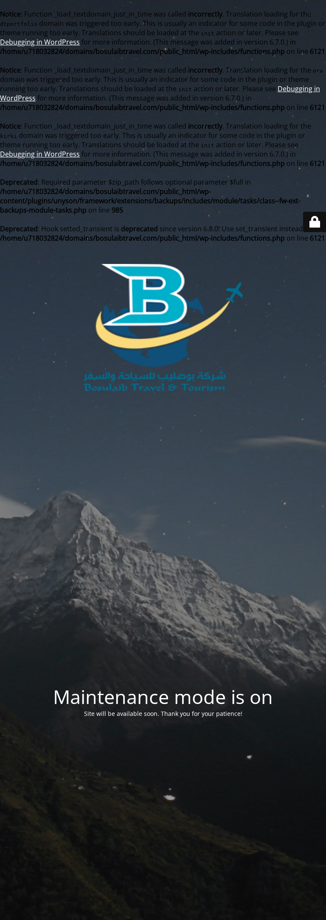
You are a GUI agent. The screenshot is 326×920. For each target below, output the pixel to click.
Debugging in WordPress (40, 42)
